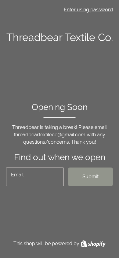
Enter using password (88, 10)
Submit (90, 176)
